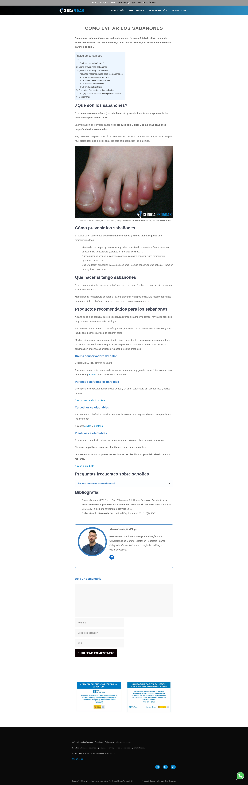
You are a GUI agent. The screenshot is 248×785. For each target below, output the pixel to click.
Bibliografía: (84, 97)
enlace (91, 374)
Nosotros (172, 781)
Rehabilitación (158, 10)
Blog (166, 781)
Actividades (179, 10)
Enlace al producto (84, 466)
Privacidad (145, 781)
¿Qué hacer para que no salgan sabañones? (102, 93)
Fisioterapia (136, 10)
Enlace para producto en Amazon (92, 400)
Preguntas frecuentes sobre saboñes (96, 90)
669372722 (137, 3)
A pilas (87, 426)
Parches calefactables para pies (96, 80)
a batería (98, 426)
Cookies (153, 781)
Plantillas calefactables (92, 87)
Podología (117, 10)
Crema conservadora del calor (96, 77)
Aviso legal (160, 781)
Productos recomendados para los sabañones (101, 74)
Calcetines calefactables (93, 84)
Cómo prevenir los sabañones (93, 67)
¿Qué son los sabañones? (91, 63)
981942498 (123, 3)
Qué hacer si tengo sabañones (93, 70)
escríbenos (150, 3)
